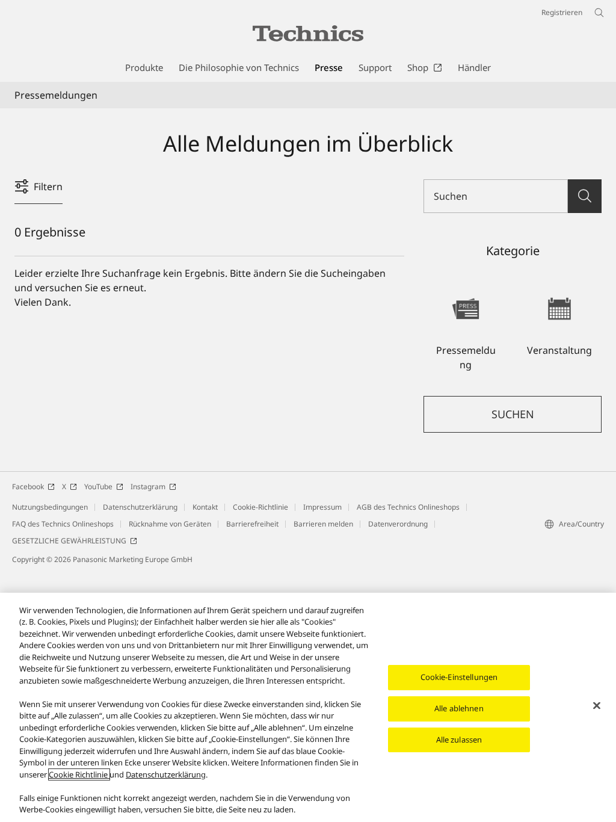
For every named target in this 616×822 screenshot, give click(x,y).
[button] (466, 328)
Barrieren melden (323, 524)
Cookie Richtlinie (79, 774)
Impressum (322, 507)
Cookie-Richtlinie (260, 507)
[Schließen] (597, 706)
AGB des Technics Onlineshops (408, 507)
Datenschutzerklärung (140, 507)
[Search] (585, 196)
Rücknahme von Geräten (170, 524)
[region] (308, 707)
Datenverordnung (398, 524)
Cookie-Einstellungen (459, 677)
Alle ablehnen (459, 708)
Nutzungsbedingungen (50, 507)
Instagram (148, 486)
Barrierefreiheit (252, 524)
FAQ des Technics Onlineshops (63, 524)
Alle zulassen (459, 739)
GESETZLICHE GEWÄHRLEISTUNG (69, 541)
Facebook (28, 486)
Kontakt (205, 507)
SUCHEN (512, 414)
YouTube (98, 486)
